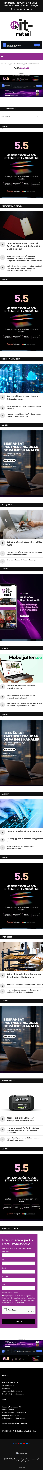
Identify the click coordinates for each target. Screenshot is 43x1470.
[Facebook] (11, 9)
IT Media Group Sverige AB (26, 1460)
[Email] (28, 9)
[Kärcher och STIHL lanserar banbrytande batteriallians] (21, 1100)
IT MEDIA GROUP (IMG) (30, 6)
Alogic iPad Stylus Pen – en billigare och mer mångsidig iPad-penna (23, 1139)
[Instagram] (14, 9)
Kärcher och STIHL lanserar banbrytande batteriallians (20, 1119)
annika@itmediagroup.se (17, 1412)
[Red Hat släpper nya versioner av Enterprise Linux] (21, 378)
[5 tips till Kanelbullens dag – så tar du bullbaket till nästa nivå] (21, 956)
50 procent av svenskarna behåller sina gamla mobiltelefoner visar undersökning (24, 991)
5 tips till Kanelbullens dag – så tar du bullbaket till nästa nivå (24, 975)
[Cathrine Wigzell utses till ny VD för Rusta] (21, 524)
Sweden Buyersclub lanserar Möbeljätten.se (21, 687)
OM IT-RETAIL (31, 3)
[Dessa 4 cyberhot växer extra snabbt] (21, 813)
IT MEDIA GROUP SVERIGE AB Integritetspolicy (19, 1431)
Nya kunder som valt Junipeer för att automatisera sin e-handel (21, 697)
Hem (1, 64)
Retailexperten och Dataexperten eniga (21, 560)
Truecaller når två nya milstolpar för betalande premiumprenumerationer (24, 553)
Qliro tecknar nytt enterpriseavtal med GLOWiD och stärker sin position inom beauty (25, 704)
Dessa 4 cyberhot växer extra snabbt (25, 831)
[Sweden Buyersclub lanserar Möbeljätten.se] (21, 668)
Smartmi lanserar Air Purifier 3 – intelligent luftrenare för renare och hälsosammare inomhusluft (23, 1130)
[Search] (41, 56)
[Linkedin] (21, 9)
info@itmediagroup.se (16, 1394)
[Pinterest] (18, 9)
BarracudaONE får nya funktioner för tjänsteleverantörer (21, 847)
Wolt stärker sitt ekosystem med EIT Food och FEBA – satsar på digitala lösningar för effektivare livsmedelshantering (24, 268)
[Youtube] (24, 9)
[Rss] (31, 9)
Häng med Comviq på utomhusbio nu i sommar (25, 984)
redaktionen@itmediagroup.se (13, 1418)
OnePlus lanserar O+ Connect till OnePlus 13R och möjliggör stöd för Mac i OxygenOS (24, 246)
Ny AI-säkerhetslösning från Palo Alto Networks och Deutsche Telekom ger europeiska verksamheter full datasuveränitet (24, 258)
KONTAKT (20, 3)
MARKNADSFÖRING (11, 6)
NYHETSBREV (9, 3)
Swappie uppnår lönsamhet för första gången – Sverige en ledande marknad (24, 415)
